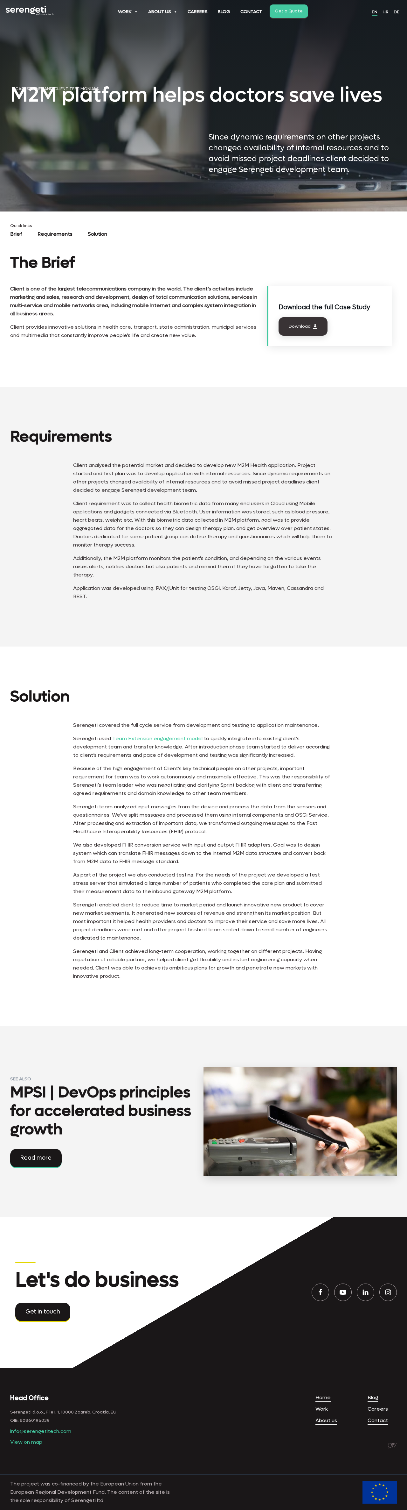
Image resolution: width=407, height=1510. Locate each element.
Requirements (55, 234)
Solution (97, 234)
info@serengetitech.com (40, 1431)
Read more (36, 1158)
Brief (16, 234)
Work (125, 12)
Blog (224, 12)
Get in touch (42, 1311)
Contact (251, 12)
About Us (159, 12)
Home (323, 1397)
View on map (26, 1442)
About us (326, 1420)
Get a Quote (289, 11)
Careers (198, 12)
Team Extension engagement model (157, 738)
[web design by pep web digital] (392, 1446)
